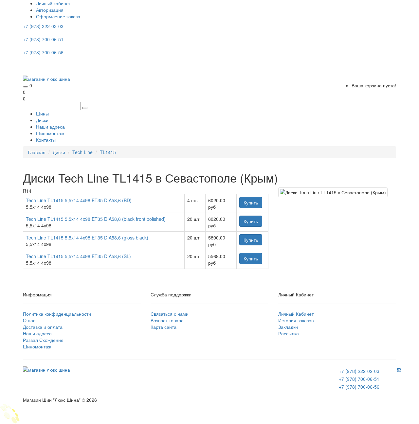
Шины (42, 113)
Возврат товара (167, 320)
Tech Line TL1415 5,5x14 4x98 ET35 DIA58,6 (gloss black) (87, 237)
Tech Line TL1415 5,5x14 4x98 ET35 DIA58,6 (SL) (78, 256)
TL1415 (108, 152)
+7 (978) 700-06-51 (44, 39)
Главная (37, 152)
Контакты (46, 139)
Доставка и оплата (43, 327)
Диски (42, 120)
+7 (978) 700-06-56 (44, 52)
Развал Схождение (43, 340)
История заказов (296, 320)
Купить (251, 202)
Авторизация (50, 10)
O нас (29, 320)
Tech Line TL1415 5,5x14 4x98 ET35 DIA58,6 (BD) (79, 200)
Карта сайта (163, 327)
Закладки (288, 327)
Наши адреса (50, 126)
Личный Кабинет (296, 313)
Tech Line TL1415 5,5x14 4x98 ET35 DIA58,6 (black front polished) (96, 219)
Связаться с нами (170, 313)
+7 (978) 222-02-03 (44, 26)
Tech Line (82, 152)
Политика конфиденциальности (57, 313)
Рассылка (288, 333)
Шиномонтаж (50, 133)
